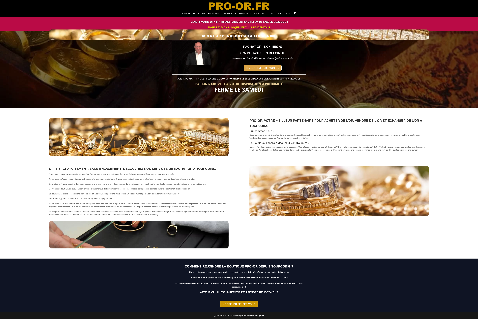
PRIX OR (196, 14)
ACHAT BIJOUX (275, 14)
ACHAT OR (186, 14)
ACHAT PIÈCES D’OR (210, 14)
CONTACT (288, 14)
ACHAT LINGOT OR (228, 14)
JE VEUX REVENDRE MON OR (262, 68)
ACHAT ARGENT (260, 14)
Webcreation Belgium (253, 315)
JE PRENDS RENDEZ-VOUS (239, 304)
